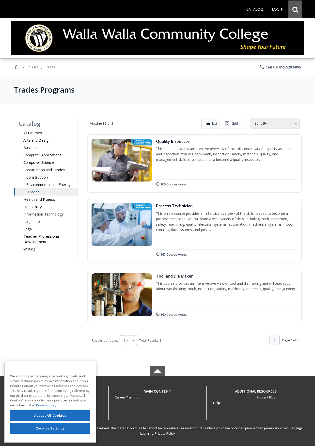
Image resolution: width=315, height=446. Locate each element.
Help (216, 402)
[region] (50, 402)
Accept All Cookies (50, 415)
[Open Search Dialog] (295, 9)
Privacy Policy (165, 433)
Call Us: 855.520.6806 (280, 67)
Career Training (126, 397)
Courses (32, 67)
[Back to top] (157, 394)
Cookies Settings (50, 428)
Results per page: (105, 340)
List (214, 123)
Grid (235, 123)
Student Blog (265, 397)
